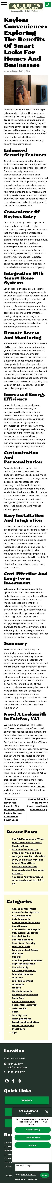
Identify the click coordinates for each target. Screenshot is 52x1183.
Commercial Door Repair (26, 929)
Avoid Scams (19, 926)
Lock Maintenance (22, 974)
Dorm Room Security (23, 943)
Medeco (16, 987)
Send (44, 1175)
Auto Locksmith (21, 919)
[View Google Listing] (7, 1082)
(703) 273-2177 (16, 1072)
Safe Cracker (19, 1008)
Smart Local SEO (28, 1174)
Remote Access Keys (23, 1001)
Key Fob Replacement (24, 970)
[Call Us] (48, 4)
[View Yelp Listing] (20, 1082)
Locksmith (18, 984)
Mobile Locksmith (22, 991)
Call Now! (32, 1145)
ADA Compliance (21, 915)
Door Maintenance (22, 939)
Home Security (20, 967)
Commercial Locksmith (25, 932)
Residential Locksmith (24, 1004)
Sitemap (32, 1179)
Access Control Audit (24, 908)
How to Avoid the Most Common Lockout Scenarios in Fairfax (28, 870)
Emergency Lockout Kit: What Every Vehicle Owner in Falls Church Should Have (28, 860)
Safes (15, 1011)
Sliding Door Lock (21, 1018)
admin (8, 71)
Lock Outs (17, 977)
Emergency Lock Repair (25, 950)
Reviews (26, 1100)
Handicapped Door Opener (27, 960)
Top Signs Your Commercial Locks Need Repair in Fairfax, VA (28, 880)
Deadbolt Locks (21, 936)
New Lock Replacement (25, 994)
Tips (14, 1032)
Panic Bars (18, 998)
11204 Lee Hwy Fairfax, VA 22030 (17, 1065)
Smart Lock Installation (25, 1022)
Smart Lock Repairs (23, 1025)
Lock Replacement (22, 980)
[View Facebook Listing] (13, 1082)
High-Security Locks (23, 963)
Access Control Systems (25, 912)
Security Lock (19, 1015)
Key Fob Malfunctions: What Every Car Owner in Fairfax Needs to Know (28, 843)
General (16, 956)
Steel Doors (18, 1028)
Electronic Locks (21, 946)
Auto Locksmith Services (26, 922)
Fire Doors (17, 953)
